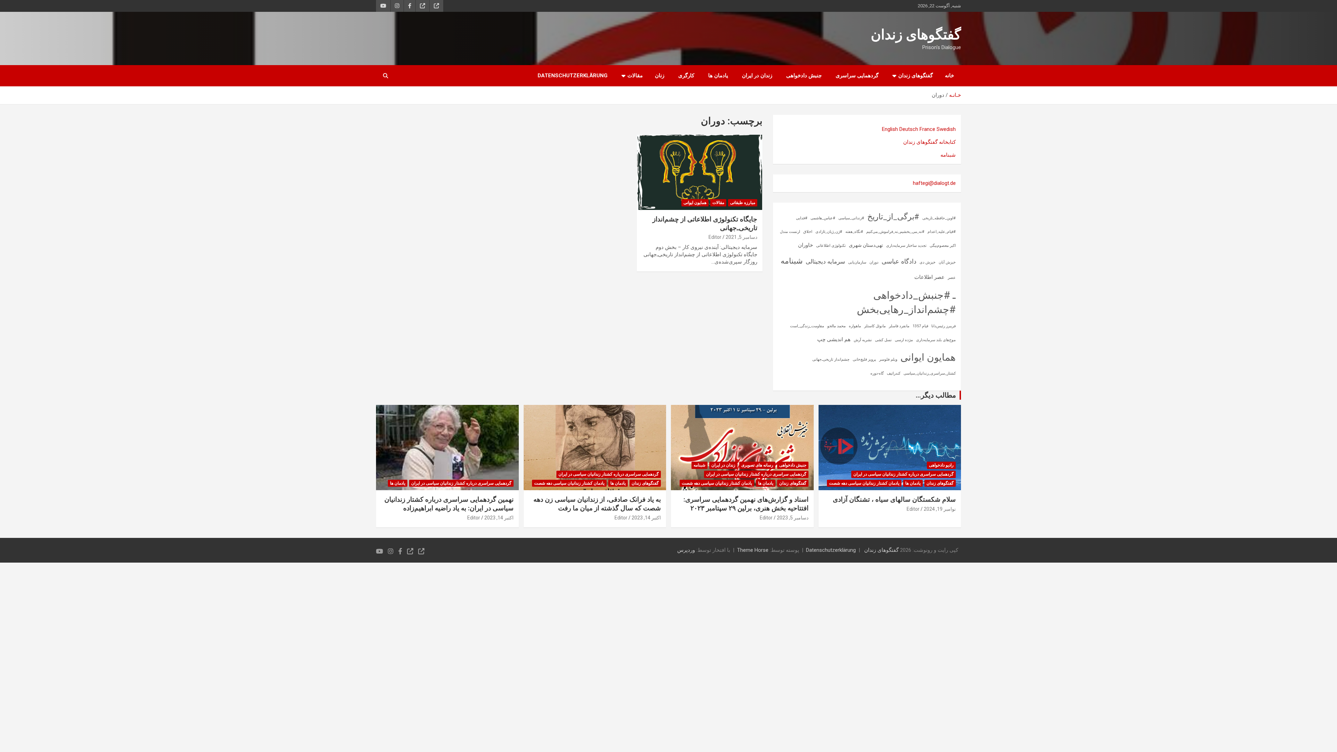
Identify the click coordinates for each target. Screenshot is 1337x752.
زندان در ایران (757, 75)
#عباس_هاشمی (823, 218)
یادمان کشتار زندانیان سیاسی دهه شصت (864, 483)
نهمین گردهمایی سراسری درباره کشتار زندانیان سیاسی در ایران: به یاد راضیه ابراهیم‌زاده (449, 503)
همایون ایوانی (694, 202)
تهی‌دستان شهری (866, 245)
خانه (949, 75)
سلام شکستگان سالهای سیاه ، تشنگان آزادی (894, 499)
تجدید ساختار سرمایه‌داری (906, 245)
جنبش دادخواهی (804, 75)
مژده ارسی (904, 340)
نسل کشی (883, 340)
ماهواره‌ (855, 326)
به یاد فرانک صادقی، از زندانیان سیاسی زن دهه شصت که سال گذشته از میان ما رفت (597, 503)
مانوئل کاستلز (875, 326)
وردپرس (686, 550)
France (927, 129)
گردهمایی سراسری (857, 75)
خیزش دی (928, 262)
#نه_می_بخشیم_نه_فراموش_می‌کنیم (895, 231)
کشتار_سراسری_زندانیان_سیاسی (930, 373)
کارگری (686, 75)
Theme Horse (752, 550)
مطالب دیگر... (936, 395)
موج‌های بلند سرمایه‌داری (936, 340)
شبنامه (948, 155)
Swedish (946, 129)
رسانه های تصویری (757, 465)
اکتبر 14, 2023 (646, 517)
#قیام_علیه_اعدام (942, 231)
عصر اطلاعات (929, 277)
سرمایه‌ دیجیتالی (825, 261)
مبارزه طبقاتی (742, 202)
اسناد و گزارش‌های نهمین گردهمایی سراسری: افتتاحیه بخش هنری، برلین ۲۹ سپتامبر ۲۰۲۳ (745, 503)
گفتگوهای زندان (916, 34)
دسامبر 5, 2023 (792, 517)
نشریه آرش (863, 340)
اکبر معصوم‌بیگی (943, 245)
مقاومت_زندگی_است (807, 326)
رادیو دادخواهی (941, 465)
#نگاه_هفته (854, 231)
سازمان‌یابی (857, 262)
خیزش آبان (947, 262)
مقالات (635, 75)
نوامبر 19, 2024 (940, 509)
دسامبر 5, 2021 (741, 237)
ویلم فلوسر (888, 359)
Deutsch (908, 129)
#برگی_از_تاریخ (893, 216)
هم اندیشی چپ (834, 339)
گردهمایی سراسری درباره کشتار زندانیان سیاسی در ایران (903, 474)
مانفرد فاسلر (899, 326)
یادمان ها (718, 75)
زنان (659, 75)
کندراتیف (893, 373)
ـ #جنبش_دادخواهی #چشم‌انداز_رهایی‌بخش (906, 302)
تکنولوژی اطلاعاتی (831, 245)
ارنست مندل (790, 231)
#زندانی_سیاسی (851, 218)
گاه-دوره (877, 373)
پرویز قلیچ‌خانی (864, 359)
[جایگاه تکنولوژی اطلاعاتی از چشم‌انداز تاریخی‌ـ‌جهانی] (699, 172)
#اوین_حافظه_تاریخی (939, 218)
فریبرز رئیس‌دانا (943, 326)
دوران (873, 262)
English (890, 129)
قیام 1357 (920, 326)
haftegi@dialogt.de (934, 183)
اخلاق (807, 231)
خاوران (805, 245)
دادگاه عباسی (899, 261)
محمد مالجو (836, 326)
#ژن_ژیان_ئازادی (828, 231)
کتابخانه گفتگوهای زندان (929, 142)
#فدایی (801, 218)
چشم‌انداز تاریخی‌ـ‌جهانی (831, 359)
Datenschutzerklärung (573, 75)
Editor (715, 237)
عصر (952, 277)
